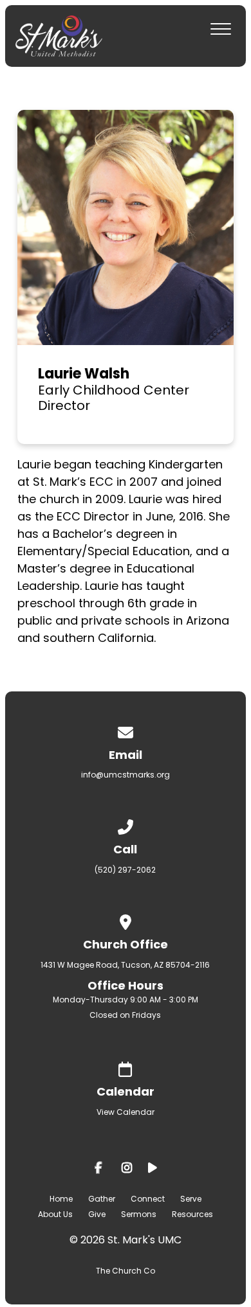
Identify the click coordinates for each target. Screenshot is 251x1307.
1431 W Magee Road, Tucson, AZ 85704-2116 (125, 964)
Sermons (138, 1214)
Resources (192, 1214)
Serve (190, 1198)
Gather (101, 1198)
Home (61, 1198)
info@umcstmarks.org (125, 774)
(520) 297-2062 (125, 869)
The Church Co (125, 1270)
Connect (148, 1198)
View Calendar (125, 1112)
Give (97, 1214)
